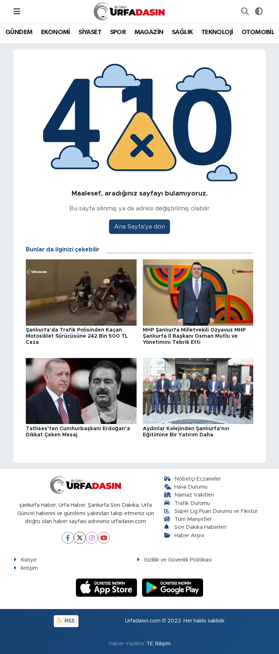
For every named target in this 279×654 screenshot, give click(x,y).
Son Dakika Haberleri (200, 527)
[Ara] (245, 11)
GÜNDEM (18, 32)
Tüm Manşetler (193, 519)
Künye (29, 560)
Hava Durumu (190, 487)
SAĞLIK (182, 32)
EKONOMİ (55, 32)
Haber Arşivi (189, 535)
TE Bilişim (158, 643)
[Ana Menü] (16, 11)
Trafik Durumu (192, 503)
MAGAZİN (148, 32)
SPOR (118, 32)
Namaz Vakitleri (194, 495)
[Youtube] (104, 538)
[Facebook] (68, 538)
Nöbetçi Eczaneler (197, 479)
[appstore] (107, 587)
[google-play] (173, 587)
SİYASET (89, 32)
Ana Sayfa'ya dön (139, 226)
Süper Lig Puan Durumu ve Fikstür (216, 511)
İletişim (29, 568)
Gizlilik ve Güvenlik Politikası (178, 560)
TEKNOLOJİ (217, 32)
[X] (80, 538)
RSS (69, 621)
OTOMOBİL (258, 32)
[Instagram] (92, 538)
